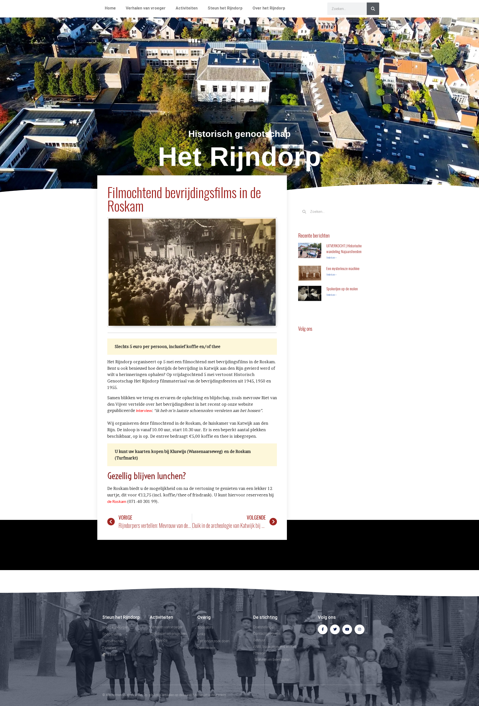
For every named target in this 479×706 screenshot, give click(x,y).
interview (144, 410)
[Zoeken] (373, 8)
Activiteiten (187, 8)
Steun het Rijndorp (225, 8)
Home (110, 8)
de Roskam (116, 501)
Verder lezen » (331, 257)
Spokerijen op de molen (342, 288)
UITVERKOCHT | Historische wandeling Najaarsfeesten (344, 248)
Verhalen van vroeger (146, 8)
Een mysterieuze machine (342, 268)
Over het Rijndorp (268, 8)
